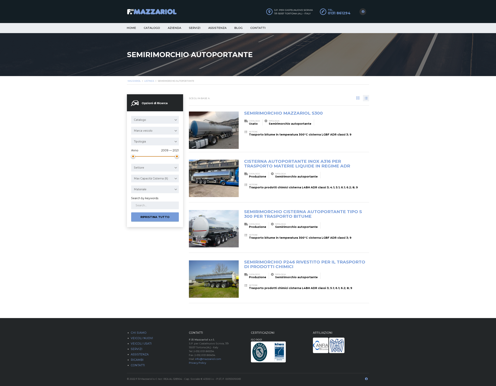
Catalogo (152, 28)
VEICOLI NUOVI (142, 338)
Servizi (195, 28)
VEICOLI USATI (141, 343)
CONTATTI (138, 365)
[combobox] (155, 120)
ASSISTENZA (140, 354)
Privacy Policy (197, 362)
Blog (238, 28)
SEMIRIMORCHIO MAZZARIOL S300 (283, 113)
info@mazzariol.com (208, 358)
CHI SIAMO (138, 333)
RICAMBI (137, 360)
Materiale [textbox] (140, 189)
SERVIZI (136, 349)
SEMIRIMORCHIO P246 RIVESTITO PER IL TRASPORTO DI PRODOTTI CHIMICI (304, 264)
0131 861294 (339, 13)
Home (131, 28)
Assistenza (217, 28)
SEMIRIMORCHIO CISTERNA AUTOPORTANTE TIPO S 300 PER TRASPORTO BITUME (303, 214)
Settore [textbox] (139, 167)
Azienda (174, 28)
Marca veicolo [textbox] (143, 130)
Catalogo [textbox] (140, 120)
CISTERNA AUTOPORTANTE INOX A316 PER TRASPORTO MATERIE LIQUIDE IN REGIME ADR (297, 164)
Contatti (258, 28)
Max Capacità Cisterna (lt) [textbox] (151, 178)
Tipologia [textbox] (140, 141)
